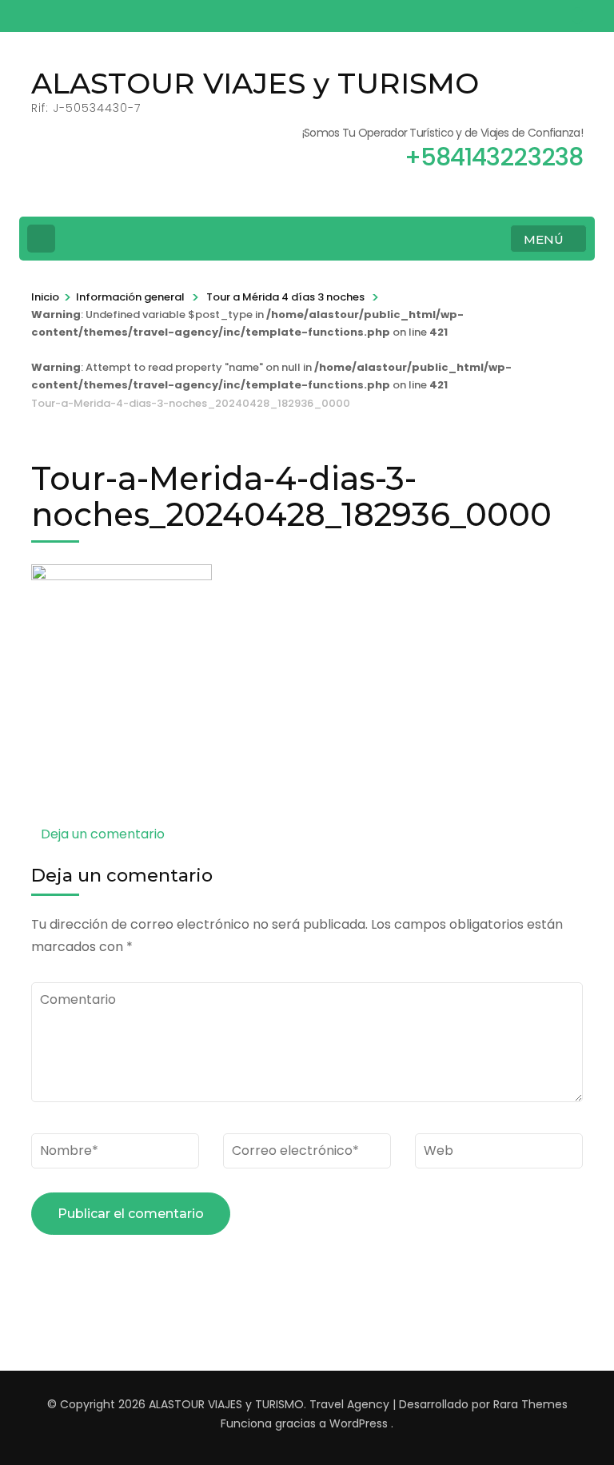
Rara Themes (530, 1404)
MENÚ (544, 239)
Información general (130, 297)
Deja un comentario (103, 834)
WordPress (358, 1423)
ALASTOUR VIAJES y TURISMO (255, 83)
